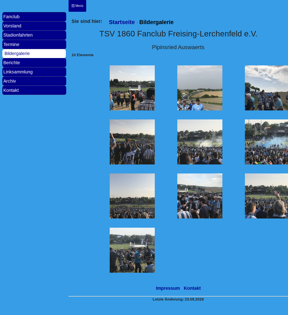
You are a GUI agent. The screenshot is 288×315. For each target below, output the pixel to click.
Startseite (122, 22)
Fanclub (11, 16)
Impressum (168, 288)
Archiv (9, 81)
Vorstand (12, 25)
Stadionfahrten (18, 35)
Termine (11, 44)
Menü (79, 5)
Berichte (11, 62)
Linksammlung (18, 71)
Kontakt (11, 90)
